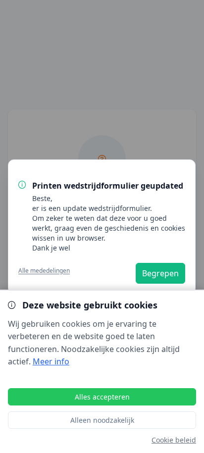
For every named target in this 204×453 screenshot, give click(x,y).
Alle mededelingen (44, 270)
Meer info (51, 361)
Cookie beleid (174, 440)
